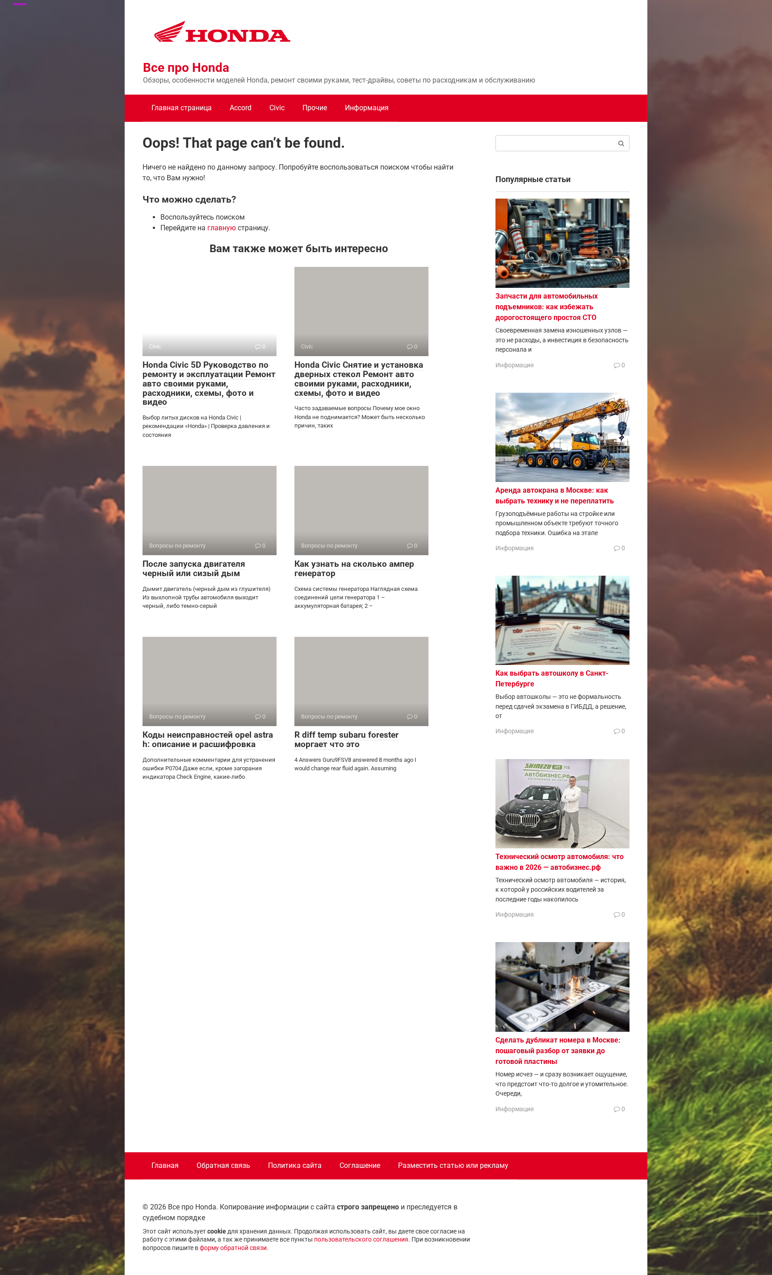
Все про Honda (186, 67)
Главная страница (181, 108)
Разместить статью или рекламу (453, 1165)
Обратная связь (223, 1165)
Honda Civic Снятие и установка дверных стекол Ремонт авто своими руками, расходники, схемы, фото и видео (358, 379)
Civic (277, 108)
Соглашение (360, 1165)
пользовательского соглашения (361, 1239)
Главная (165, 1165)
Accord (241, 108)
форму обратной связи (233, 1248)
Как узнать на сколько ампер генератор (354, 568)
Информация (367, 108)
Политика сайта (295, 1165)
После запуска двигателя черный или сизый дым (194, 568)
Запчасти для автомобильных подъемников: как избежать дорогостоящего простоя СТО (546, 307)
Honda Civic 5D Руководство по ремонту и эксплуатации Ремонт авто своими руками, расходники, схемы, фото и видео (209, 383)
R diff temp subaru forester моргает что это (346, 739)
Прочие (314, 108)
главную (221, 228)
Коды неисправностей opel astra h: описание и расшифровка (208, 739)
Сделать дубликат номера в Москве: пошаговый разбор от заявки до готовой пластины (558, 1051)
